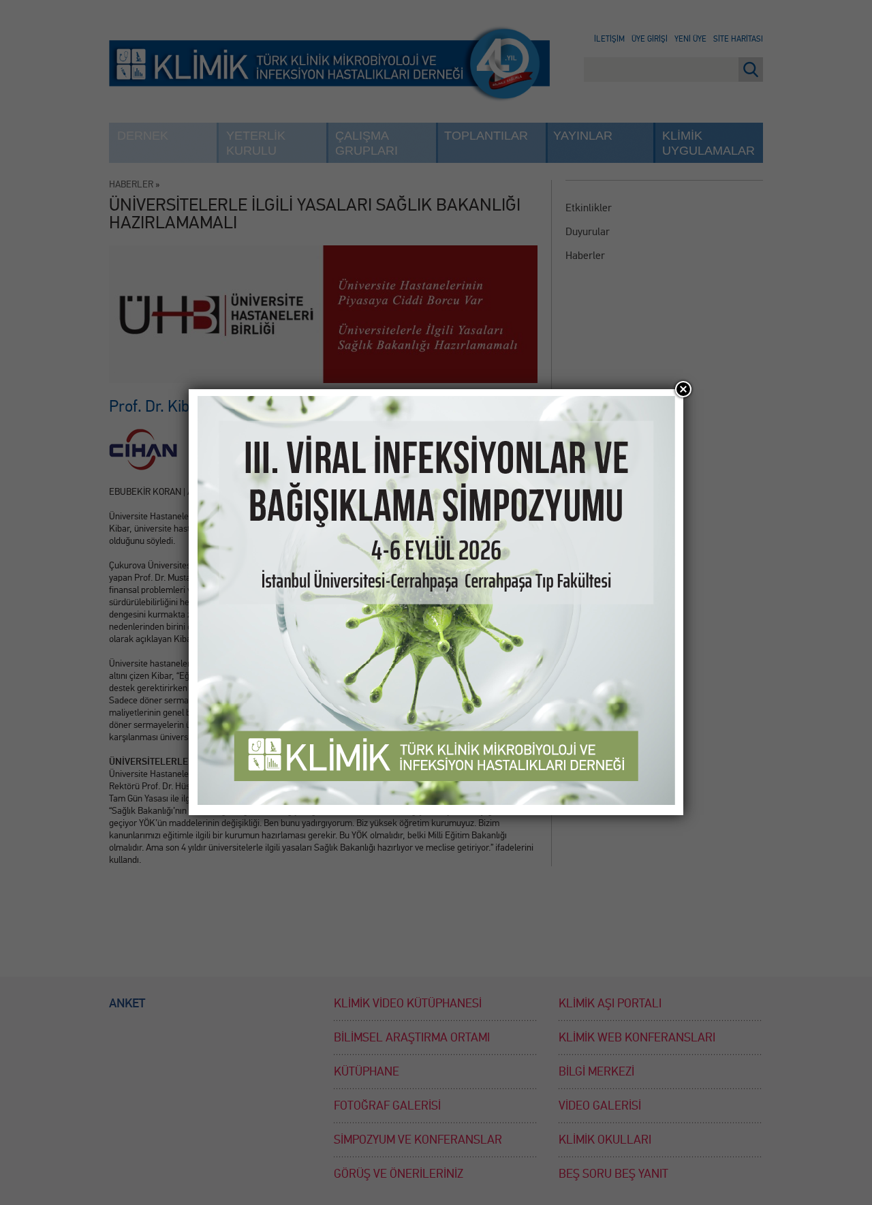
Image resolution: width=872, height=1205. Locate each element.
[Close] (683, 389)
